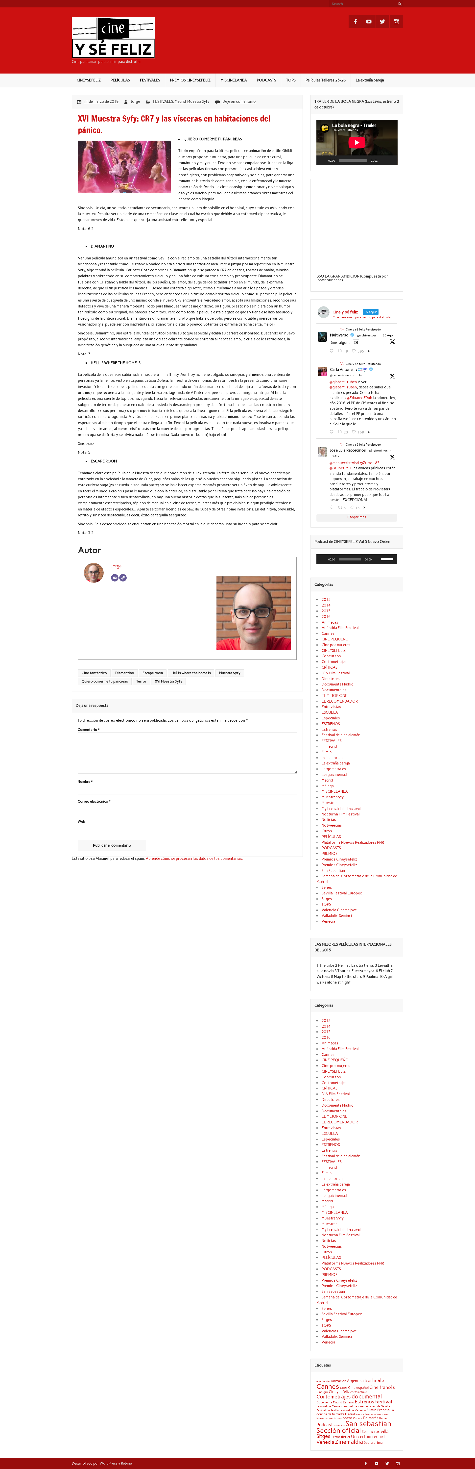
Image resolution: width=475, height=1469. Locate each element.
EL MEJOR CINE (334, 695)
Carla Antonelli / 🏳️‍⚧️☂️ (348, 369)
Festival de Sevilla (327, 1410)
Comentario (88, 730)
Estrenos (329, 729)
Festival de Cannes (329, 1406)
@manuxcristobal (344, 463)
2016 (326, 616)
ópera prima (373, 1442)
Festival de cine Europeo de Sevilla (366, 1406)
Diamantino (124, 673)
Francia (383, 1410)
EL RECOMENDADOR (340, 701)
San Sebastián (333, 870)
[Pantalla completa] (390, 160)
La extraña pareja (370, 80)
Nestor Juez (363, 1414)
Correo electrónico (94, 801)
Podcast (324, 1424)
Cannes (328, 633)
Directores (331, 679)
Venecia (328, 921)
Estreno (348, 1402)
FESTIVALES (150, 80)
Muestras (329, 803)
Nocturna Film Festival (341, 814)
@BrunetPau (340, 468)
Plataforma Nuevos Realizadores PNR (353, 842)
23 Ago (388, 335)
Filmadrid (329, 746)
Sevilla (382, 1431)
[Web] (123, 578)
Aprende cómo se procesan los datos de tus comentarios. (194, 858)
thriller (345, 1437)
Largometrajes (334, 769)
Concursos (331, 656)
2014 (326, 605)
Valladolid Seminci (337, 915)
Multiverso (339, 335)
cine (343, 1387)
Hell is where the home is (191, 673)
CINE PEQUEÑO (335, 639)
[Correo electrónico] (115, 578)
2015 (326, 611)
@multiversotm (367, 335)
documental (367, 1396)
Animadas (330, 622)
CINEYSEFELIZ (89, 80)
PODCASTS (266, 80)
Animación (338, 1381)
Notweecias (332, 825)
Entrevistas (331, 707)
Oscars (357, 1418)
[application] (357, 142)
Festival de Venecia (352, 1410)
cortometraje (358, 1392)
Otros (327, 831)
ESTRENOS (331, 724)
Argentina (355, 1381)
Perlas (383, 1418)
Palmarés (371, 1418)
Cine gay (322, 1392)
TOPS (291, 80)
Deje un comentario (239, 101)
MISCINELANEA (234, 80)
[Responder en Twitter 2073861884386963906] (332, 432)
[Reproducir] (322, 160)
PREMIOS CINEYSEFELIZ (190, 80)
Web (81, 821)
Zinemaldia (349, 1441)
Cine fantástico (94, 673)
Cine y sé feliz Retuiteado (363, 329)
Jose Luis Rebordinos (348, 450)
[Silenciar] (382, 160)
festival (383, 1402)
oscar (347, 1418)
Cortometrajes (334, 661)
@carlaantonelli (340, 375)
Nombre (85, 782)
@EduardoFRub (359, 398)
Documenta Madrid (337, 684)
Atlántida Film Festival (340, 628)
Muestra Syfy (198, 101)
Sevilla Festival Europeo (342, 893)
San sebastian (368, 1423)
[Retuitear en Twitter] (342, 329)
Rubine (126, 1463)
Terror (141, 681)
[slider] (388, 558)
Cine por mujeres (336, 645)
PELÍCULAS (120, 80)
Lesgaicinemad (334, 774)
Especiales (331, 718)
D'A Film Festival (336, 673)
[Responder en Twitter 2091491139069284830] (332, 351)
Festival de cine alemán (341, 735)
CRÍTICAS (329, 667)
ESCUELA (330, 712)
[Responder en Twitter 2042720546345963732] (332, 507)
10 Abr (334, 456)
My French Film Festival (341, 808)
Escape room (152, 673)
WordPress (109, 1463)
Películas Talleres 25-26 (326, 80)
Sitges (327, 899)
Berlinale (374, 1380)
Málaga (328, 786)
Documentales (334, 690)
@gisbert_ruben (343, 382)
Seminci (368, 1431)
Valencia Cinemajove (339, 910)
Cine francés (382, 1387)
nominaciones (380, 1414)
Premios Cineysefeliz (339, 859)
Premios (339, 1425)
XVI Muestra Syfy (168, 681)
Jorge (135, 101)
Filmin (327, 752)
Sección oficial (338, 1430)
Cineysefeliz (339, 1391)
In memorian (332, 758)
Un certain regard (368, 1436)
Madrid (180, 101)
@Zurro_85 (370, 463)
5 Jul (359, 375)
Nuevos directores (329, 1418)
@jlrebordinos (378, 450)
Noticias (329, 819)
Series (327, 887)
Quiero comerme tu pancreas (105, 681)
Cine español (358, 1388)
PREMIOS (329, 853)
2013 (326, 599)
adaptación (323, 1381)
